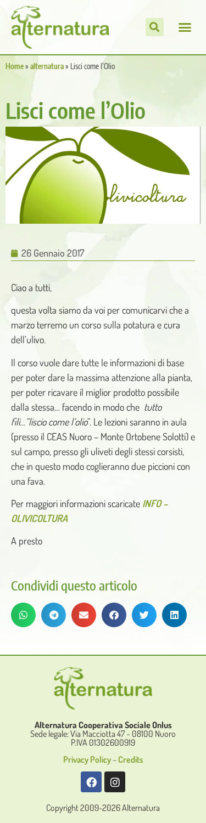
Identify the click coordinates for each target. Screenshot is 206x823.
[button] (185, 27)
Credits (130, 759)
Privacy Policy (87, 759)
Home (14, 66)
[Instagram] (114, 781)
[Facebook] (91, 781)
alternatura (47, 66)
